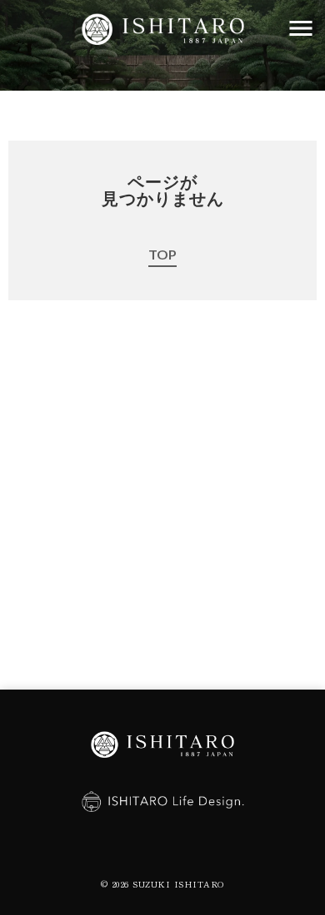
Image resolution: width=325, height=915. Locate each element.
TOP (162, 254)
